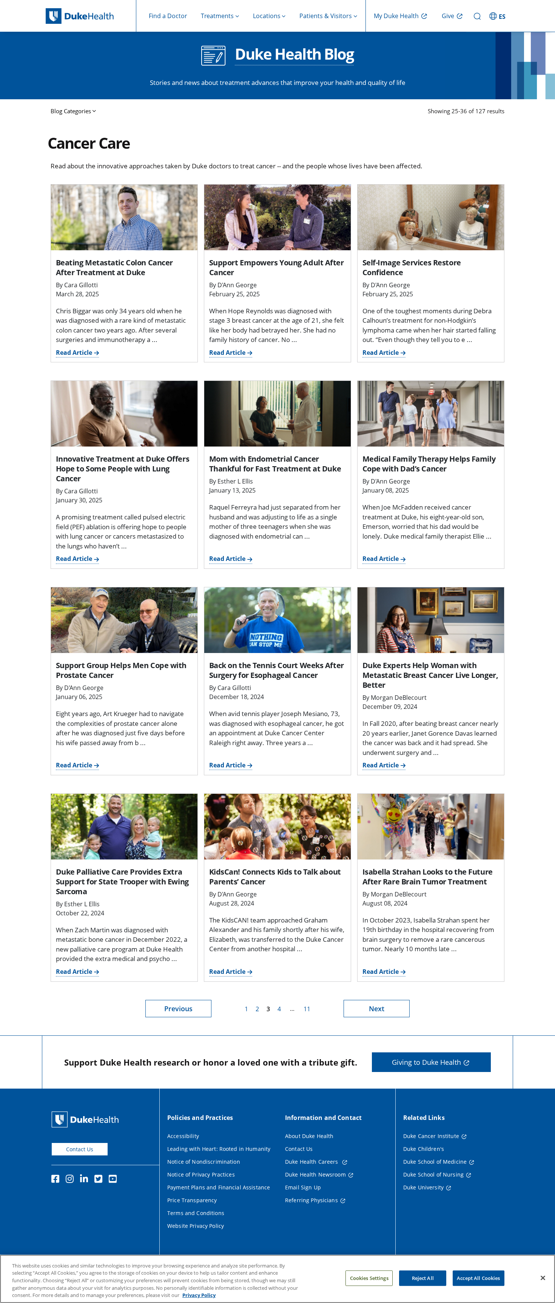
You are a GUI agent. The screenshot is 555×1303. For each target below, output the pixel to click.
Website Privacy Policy (195, 1225)
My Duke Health (396, 16)
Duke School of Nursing (433, 1174)
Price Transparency (192, 1200)
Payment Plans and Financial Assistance (218, 1187)
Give (448, 16)
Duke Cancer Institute (431, 1136)
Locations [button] (267, 16)
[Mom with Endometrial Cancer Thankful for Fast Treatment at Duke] (277, 414)
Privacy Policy (199, 1295)
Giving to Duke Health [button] (426, 1062)
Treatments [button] (217, 16)
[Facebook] (57, 1180)
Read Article (74, 352)
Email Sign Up (303, 1187)
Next (376, 1008)
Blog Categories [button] (71, 111)
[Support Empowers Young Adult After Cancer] (277, 217)
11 (307, 1009)
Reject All (423, 1278)
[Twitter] (100, 1180)
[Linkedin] (85, 1180)
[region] (277, 1279)
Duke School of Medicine (435, 1161)
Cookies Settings (369, 1278)
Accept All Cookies (478, 1278)
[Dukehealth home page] (91, 16)
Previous (178, 1008)
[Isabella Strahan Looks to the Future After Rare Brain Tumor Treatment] (431, 826)
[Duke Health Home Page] (86, 1119)
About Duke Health (309, 1136)
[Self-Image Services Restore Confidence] (431, 217)
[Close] (543, 1278)
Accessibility (183, 1136)
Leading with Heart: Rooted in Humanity (218, 1148)
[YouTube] (114, 1180)
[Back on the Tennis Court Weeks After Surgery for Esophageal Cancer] (277, 620)
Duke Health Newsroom (315, 1174)
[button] (498, 16)
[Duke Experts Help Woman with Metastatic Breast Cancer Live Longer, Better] (431, 620)
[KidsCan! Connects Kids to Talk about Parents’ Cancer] (277, 826)
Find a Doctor (168, 16)
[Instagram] (71, 1180)
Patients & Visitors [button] (325, 16)
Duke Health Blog (294, 54)
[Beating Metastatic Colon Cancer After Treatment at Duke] (124, 217)
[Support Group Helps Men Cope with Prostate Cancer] (124, 620)
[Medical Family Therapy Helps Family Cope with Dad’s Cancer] (431, 414)
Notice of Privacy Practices (201, 1174)
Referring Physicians (311, 1200)
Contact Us (79, 1149)
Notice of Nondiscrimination (203, 1161)
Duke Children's (423, 1148)
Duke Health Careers (312, 1161)
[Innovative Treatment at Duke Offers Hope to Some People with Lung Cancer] (124, 414)
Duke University (423, 1187)
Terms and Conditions (195, 1213)
